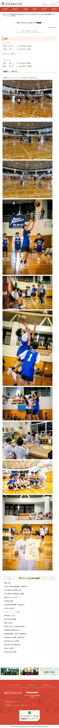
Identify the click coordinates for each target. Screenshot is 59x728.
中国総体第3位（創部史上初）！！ (12, 630)
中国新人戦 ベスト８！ (10, 615)
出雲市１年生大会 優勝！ (10, 651)
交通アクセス (46, 4)
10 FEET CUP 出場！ (9, 608)
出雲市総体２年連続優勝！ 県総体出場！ (14, 604)
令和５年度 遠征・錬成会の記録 (12, 644)
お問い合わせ (54, 4)
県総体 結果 (7, 582)
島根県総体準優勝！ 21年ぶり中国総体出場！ (15, 633)
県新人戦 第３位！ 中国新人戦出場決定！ (15, 626)
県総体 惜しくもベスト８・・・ (12, 597)
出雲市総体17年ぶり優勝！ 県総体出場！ (14, 637)
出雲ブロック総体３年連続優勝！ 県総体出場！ (16, 586)
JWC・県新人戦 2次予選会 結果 (12, 590)
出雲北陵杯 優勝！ (9, 601)
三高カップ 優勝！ (9, 648)
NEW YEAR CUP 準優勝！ (10, 619)
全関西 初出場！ (8, 622)
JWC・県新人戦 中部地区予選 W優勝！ (14, 593)
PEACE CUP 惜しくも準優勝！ (12, 641)
